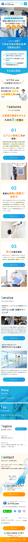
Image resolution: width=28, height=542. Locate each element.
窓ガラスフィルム (23, 518)
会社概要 (24, 520)
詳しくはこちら (14, 157)
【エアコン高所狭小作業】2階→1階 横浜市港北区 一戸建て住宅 (12, 444)
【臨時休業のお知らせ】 (7, 437)
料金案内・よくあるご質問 (7, 520)
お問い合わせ (14, 528)
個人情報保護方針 (5, 523)
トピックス (18, 520)
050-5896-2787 (15, 486)
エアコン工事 (4, 518)
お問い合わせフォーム (14, 494)
